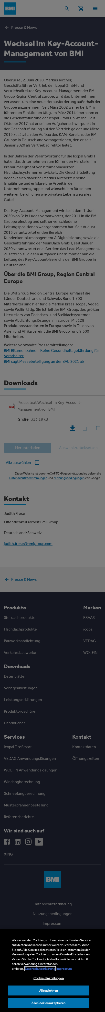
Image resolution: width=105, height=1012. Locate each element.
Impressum (64, 968)
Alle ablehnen (48, 990)
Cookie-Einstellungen (48, 978)
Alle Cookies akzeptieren (48, 1003)
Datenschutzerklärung (40, 968)
